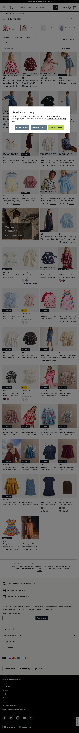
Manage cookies (22, 127)
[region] (39, 119)
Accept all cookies (56, 127)
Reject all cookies (38, 127)
